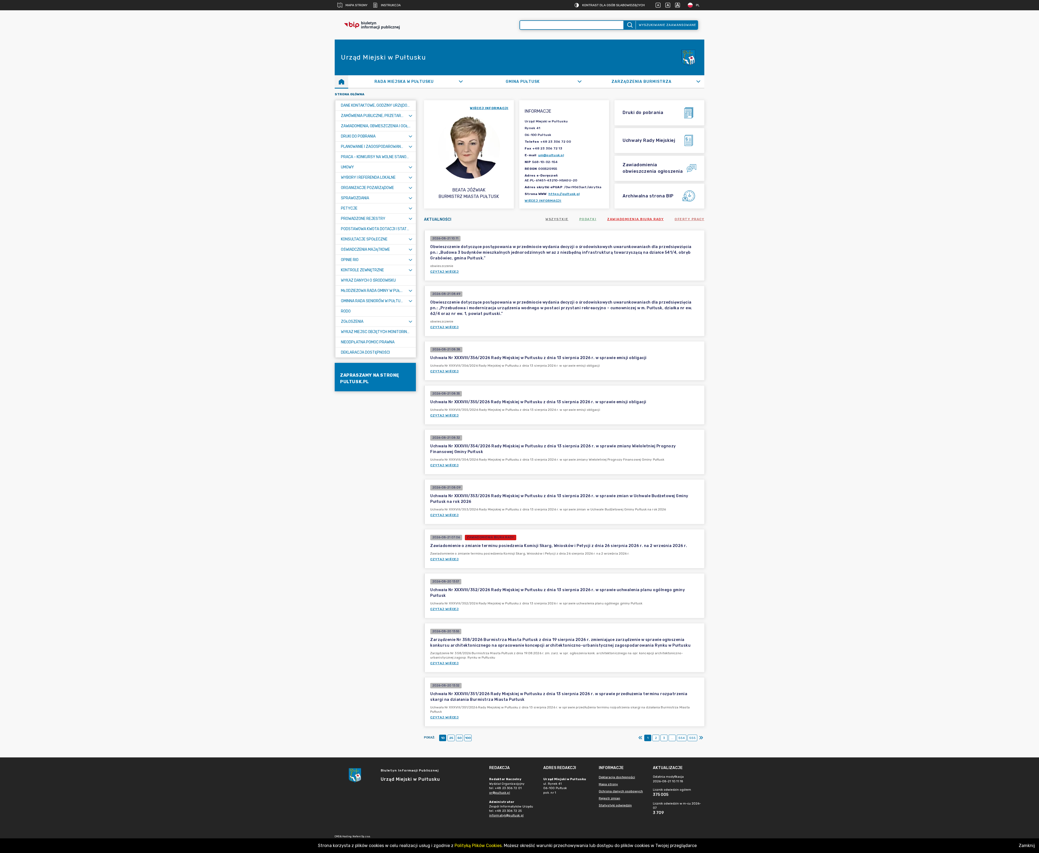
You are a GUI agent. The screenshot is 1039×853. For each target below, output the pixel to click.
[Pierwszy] (640, 738)
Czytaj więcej (444, 272)
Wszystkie (556, 219)
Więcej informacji (543, 201)
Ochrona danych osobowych (621, 791)
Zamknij (1027, 845)
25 (451, 738)
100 (468, 738)
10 (443, 738)
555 (692, 738)
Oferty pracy (689, 219)
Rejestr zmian (609, 798)
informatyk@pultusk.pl (506, 815)
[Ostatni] (701, 738)
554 (681, 738)
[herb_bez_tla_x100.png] (688, 57)
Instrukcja (391, 5)
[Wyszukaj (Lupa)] (629, 25)
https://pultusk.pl (564, 194)
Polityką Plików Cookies (478, 845)
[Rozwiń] (461, 81)
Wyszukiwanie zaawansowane (667, 25)
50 (460, 738)
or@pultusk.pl (499, 793)
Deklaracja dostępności (617, 777)
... (672, 738)
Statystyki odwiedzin (615, 805)
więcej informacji (489, 108)
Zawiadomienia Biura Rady (635, 219)
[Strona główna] (341, 81)
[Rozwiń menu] (410, 116)
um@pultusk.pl (551, 155)
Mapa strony (356, 5)
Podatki (588, 219)
